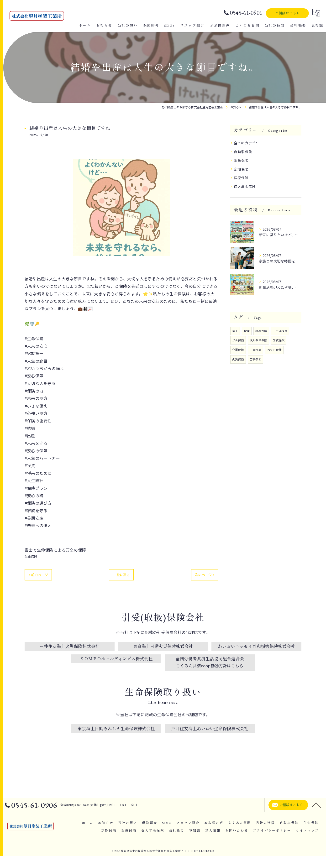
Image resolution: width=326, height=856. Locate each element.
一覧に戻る (121, 574)
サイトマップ (307, 830)
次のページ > (205, 574)
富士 (235, 331)
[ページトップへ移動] (316, 805)
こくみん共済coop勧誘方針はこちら (210, 665)
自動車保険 (243, 151)
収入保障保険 (258, 340)
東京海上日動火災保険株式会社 (163, 646)
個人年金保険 (245, 186)
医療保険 (241, 177)
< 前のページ (38, 574)
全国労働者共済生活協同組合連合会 (209, 659)
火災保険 (238, 359)
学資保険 (278, 340)
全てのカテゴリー (248, 142)
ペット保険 (274, 350)
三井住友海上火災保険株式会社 (69, 646)
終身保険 (261, 331)
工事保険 (255, 359)
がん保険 (238, 340)
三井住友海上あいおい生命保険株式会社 (209, 728)
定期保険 (241, 169)
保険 (247, 331)
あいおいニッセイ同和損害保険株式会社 (256, 646)
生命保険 (31, 556)
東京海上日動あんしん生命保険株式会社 (116, 728)
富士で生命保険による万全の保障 (55, 550)
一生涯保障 (280, 331)
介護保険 (238, 350)
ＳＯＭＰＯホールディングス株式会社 (116, 659)
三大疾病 (255, 350)
